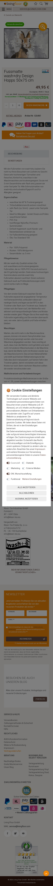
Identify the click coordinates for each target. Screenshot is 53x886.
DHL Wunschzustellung (21, 474)
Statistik (30, 463)
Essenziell (15, 463)
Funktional (15, 479)
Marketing (15, 468)
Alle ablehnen (26, 493)
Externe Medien (33, 468)
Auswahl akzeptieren (26, 499)
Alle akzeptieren (26, 487)
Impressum (40, 449)
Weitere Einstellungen (32, 479)
